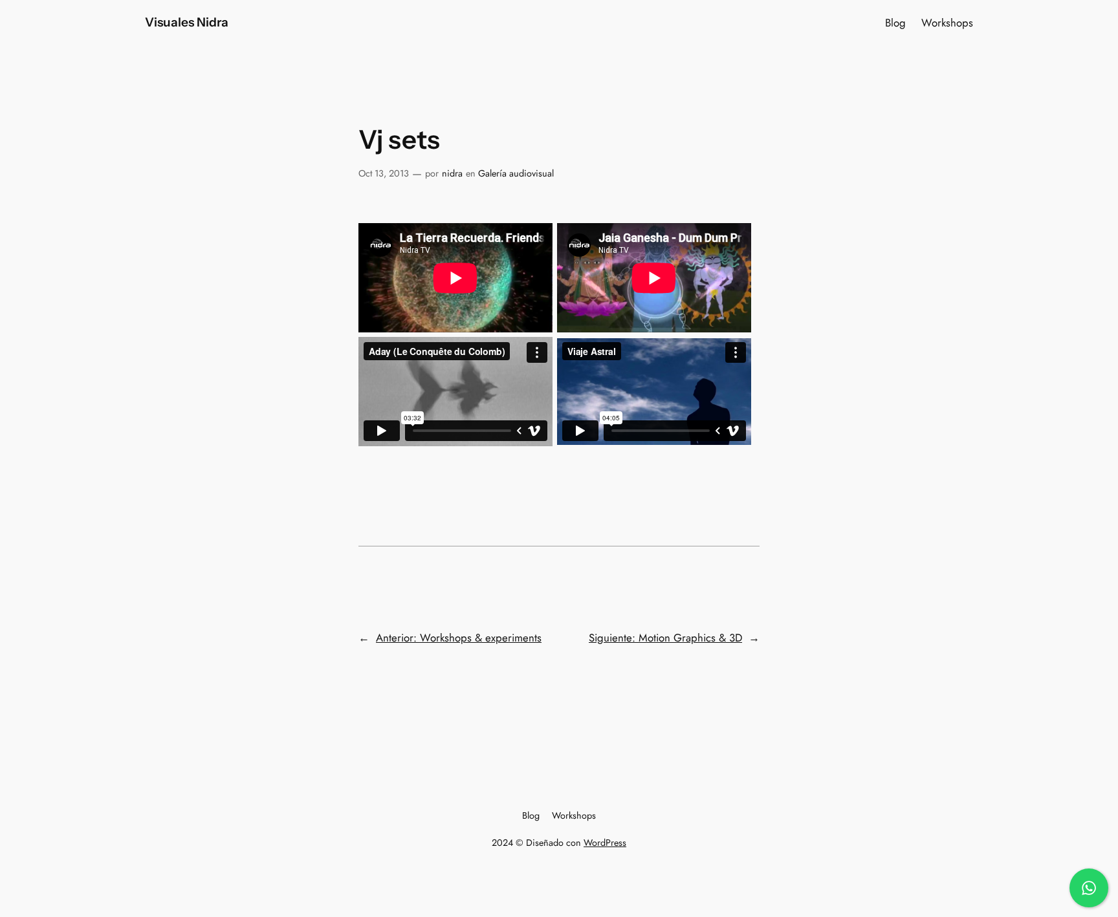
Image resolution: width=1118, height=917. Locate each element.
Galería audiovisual (516, 173)
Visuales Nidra (186, 22)
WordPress (605, 842)
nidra (452, 173)
